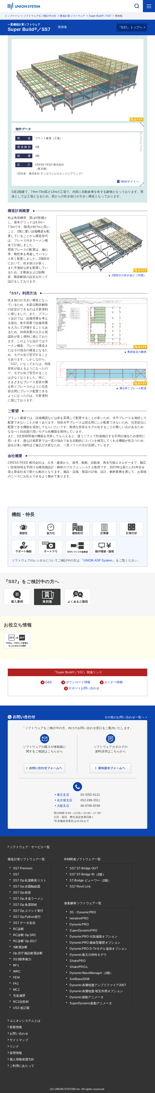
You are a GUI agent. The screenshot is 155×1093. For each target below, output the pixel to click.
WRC (17, 971)
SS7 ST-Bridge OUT (84, 868)
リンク (14, 1046)
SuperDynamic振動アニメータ (91, 1003)
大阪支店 (63, 805)
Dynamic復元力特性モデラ (88, 954)
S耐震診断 (20, 947)
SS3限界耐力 (22, 959)
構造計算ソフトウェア (72, 15)
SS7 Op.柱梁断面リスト (29, 880)
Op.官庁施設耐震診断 (28, 953)
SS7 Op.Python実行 (27, 916)
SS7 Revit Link (80, 886)
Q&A (48, 682)
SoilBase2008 (79, 979)
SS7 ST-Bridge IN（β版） (87, 874)
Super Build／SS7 (100, 15)
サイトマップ (19, 1040)
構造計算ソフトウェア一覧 (26, 859)
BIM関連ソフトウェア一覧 (82, 859)
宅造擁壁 (19, 995)
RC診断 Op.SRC (24, 935)
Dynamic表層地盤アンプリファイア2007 (98, 985)
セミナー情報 (113, 682)
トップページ (12, 15)
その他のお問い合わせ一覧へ (124, 717)
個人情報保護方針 (22, 1059)
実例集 (62, 27)
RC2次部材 (21, 1001)
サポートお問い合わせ (84, 688)
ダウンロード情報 (78, 682)
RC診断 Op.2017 (25, 941)
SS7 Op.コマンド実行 (28, 910)
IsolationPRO (79, 918)
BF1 (16, 965)
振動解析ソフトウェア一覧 (82, 903)
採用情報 (16, 1053)
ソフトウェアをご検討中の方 (40, 15)
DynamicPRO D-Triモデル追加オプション (98, 948)
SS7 (16, 874)
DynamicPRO (79, 924)
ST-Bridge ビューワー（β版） (90, 880)
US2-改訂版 (21, 1007)
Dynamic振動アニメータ (86, 997)
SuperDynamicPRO (83, 930)
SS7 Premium (23, 868)
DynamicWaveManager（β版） (91, 973)
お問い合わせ (19, 1033)
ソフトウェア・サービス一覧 (30, 847)
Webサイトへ (129, 181)
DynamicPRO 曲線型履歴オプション (95, 942)
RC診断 (18, 929)
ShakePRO (77, 960)
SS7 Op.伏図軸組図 (26, 886)
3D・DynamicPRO (83, 912)
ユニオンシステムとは (25, 1020)
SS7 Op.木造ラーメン (28, 898)
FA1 (16, 983)
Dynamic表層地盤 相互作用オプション (96, 991)
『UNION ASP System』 (97, 560)
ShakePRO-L (79, 966)
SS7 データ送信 (24, 922)
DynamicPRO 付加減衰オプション (93, 936)
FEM (16, 977)
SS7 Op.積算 (22, 892)
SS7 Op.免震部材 (25, 904)
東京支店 (63, 794)
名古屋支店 (64, 800)
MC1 (16, 989)
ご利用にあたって (22, 1065)
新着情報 (16, 1027)
